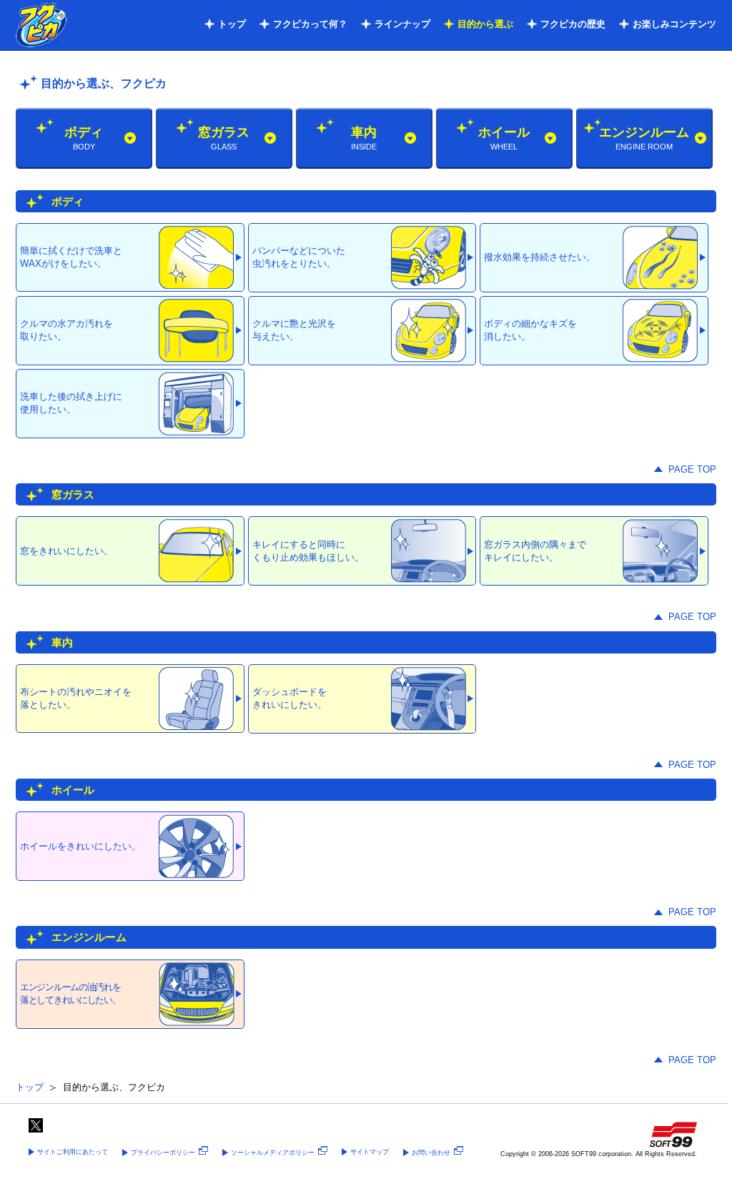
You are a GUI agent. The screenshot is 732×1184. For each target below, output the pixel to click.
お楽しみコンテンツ (674, 24)
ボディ (83, 138)
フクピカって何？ (310, 24)
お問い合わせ (431, 1152)
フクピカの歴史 (572, 24)
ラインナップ (402, 24)
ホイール (504, 138)
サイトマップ (369, 1151)
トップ (232, 24)
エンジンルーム (644, 138)
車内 (364, 138)
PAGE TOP (692, 469)
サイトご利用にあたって (72, 1151)
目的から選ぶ (485, 24)
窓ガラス (223, 138)
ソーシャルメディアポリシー (273, 1152)
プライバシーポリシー (163, 1152)
